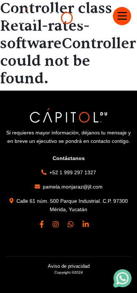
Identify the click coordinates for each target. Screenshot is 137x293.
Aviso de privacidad (69, 266)
